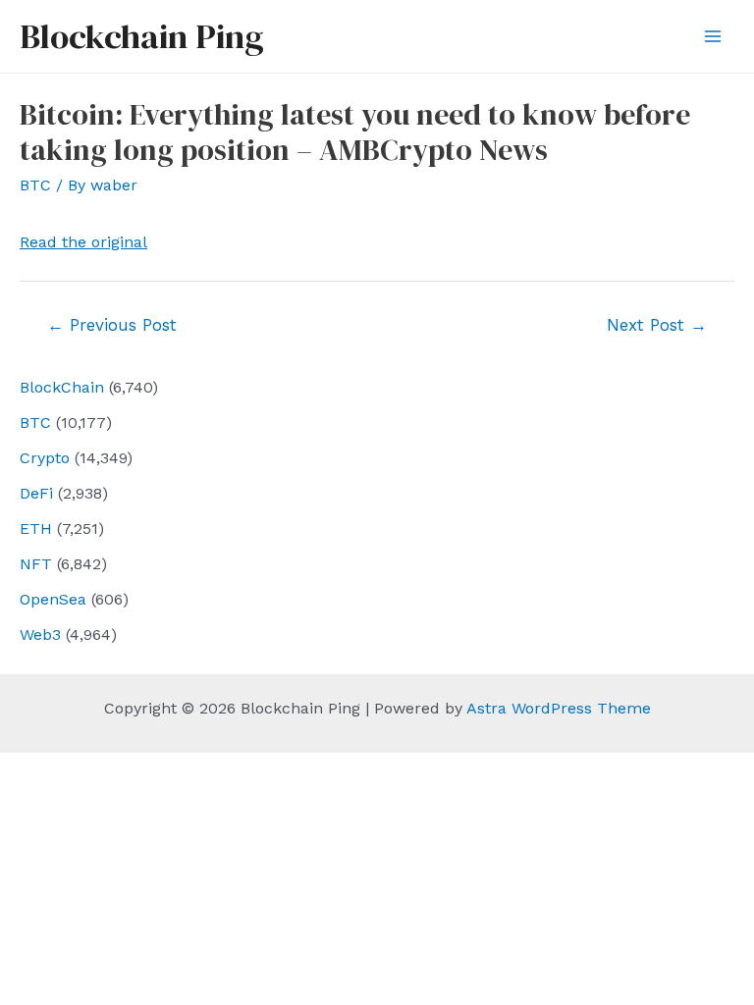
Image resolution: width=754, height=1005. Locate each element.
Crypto (45, 458)
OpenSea (53, 599)
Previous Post (112, 325)
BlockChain (62, 387)
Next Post (657, 325)
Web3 (40, 634)
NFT (36, 564)
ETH (36, 528)
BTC (35, 422)
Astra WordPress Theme (558, 708)
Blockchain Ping (141, 36)
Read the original (83, 242)
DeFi (36, 493)
